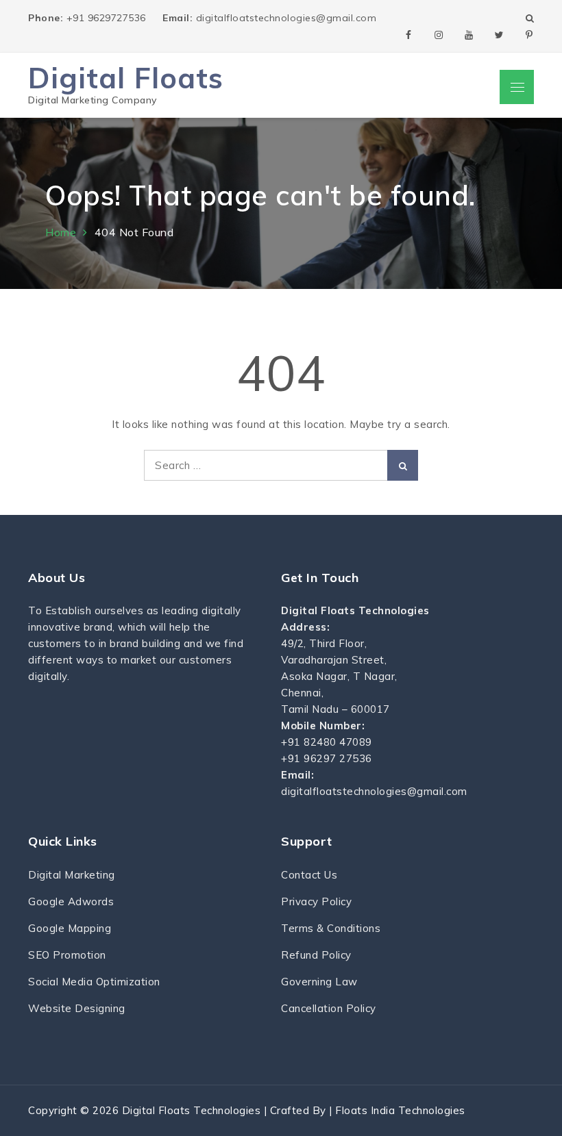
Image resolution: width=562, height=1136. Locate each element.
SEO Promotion (67, 954)
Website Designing (76, 1008)
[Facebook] (408, 34)
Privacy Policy (316, 901)
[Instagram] (438, 34)
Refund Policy (316, 954)
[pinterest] (529, 34)
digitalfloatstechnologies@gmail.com (269, 18)
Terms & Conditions (330, 928)
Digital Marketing (71, 874)
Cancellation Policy (328, 1008)
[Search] (402, 465)
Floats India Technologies (400, 1110)
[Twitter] (499, 34)
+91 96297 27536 (326, 758)
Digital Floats (125, 78)
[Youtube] (469, 34)
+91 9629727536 (88, 18)
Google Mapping (69, 928)
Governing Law (319, 981)
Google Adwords (71, 901)
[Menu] (517, 87)
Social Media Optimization (94, 981)
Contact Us (309, 874)
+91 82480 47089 (326, 741)
